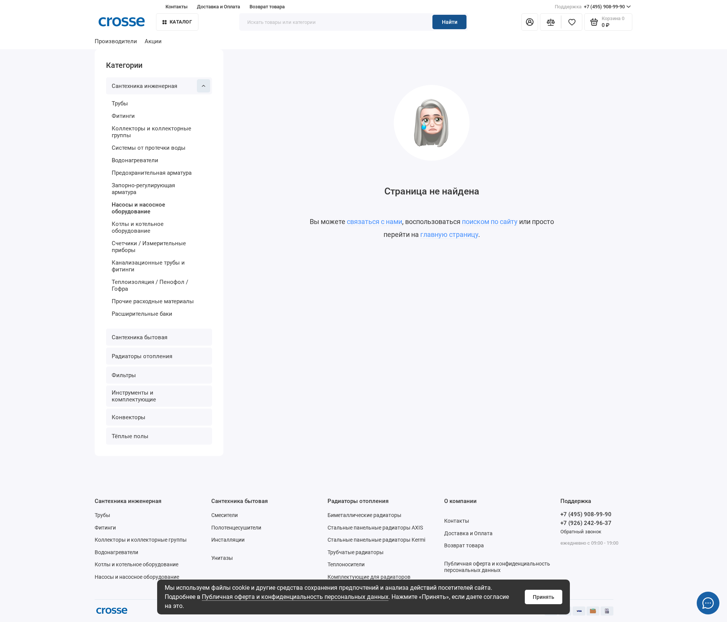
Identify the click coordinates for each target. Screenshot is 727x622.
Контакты (176, 6)
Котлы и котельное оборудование (138, 227)
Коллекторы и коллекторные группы (151, 132)
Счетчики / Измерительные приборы (149, 247)
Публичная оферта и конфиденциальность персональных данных (295, 596)
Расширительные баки (142, 313)
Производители (116, 41)
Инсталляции (228, 540)
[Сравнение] (550, 22)
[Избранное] (572, 22)
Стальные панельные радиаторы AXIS (375, 528)
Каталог (181, 22)
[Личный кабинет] (529, 22)
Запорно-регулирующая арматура (143, 189)
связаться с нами (374, 222)
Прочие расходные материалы (153, 301)
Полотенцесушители (236, 528)
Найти (449, 22)
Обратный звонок (580, 531)
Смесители (224, 515)
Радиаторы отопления (142, 356)
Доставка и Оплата (218, 6)
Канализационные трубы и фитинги (148, 266)
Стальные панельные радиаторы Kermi (376, 540)
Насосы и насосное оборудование (138, 208)
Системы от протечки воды (149, 147)
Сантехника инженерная (144, 86)
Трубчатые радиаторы (356, 552)
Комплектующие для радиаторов (369, 577)
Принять (543, 597)
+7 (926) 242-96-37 (586, 523)
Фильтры (124, 375)
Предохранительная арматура (152, 172)
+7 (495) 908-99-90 (590, 6)
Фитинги (123, 116)
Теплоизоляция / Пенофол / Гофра (150, 285)
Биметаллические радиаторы (364, 515)
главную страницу (449, 234)
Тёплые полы (130, 436)
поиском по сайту (490, 222)
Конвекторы (128, 417)
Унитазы (222, 558)
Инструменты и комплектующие (134, 396)
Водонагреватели (135, 160)
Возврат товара (267, 6)
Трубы (120, 103)
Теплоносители (346, 564)
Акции (153, 41)
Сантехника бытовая (139, 337)
